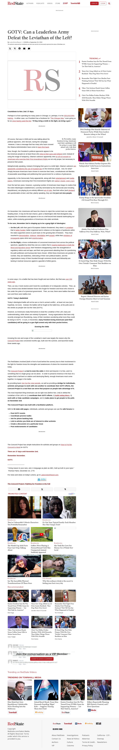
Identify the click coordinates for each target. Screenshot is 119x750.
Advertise (86, 739)
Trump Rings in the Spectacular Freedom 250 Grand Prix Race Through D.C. (95, 198)
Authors (29, 3)
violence (33, 235)
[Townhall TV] (75, 3)
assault (51, 235)
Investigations (72, 735)
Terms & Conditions (89, 742)
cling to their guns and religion (51, 154)
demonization (24, 235)
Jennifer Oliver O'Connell (38, 610)
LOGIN (103, 3)
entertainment (61, 178)
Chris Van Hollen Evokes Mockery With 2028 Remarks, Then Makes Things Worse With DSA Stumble (41, 633)
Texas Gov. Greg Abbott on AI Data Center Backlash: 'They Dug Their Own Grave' (41, 606)
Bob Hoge (11, 613)
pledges (71, 190)
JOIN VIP (94, 3)
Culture (70, 742)
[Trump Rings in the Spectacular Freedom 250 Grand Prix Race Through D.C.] (94, 186)
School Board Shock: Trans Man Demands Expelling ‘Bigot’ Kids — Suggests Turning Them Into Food (46, 705)
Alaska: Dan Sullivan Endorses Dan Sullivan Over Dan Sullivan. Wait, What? (94, 230)
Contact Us (56, 739)
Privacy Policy (87, 745)
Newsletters (102, 742)
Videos (49, 3)
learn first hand (43, 147)
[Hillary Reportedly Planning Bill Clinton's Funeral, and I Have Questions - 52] (99, 690)
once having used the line (21, 121)
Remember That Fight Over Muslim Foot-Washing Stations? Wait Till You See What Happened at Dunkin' (64, 607)
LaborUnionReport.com (49, 475)
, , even (64, 181)
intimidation (41, 235)
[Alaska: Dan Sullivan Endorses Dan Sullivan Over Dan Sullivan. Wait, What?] (94, 217)
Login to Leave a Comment (41, 659)
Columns (70, 745)
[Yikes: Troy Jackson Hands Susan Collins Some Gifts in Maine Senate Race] (18, 622)
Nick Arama (34, 639)
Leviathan (69, 227)
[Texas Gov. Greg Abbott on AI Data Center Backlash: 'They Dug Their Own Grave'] (41, 596)
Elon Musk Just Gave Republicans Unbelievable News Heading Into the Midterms (18, 705)
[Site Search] (109, 3)
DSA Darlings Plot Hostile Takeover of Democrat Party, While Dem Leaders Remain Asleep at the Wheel (95, 132)
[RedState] (15, 3)
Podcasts (40, 3)
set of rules (48, 190)
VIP (53, 745)
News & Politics (73, 739)
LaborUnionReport (15, 42)
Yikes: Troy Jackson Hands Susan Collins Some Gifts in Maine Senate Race (17, 632)
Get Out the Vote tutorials (31, 383)
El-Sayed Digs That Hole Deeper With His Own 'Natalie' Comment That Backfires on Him (63, 633)
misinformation (37, 238)
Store (57, 3)
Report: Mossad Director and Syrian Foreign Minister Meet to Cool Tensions (94, 297)
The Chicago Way (57, 118)
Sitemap (100, 739)
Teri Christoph (59, 613)
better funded (20, 230)
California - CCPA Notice (104, 735)
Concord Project (14, 341)
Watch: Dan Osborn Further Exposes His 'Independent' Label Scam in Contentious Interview (95, 166)
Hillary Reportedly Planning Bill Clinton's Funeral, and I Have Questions (98, 704)
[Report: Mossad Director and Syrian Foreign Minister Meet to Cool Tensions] (94, 285)
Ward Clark (95, 171)
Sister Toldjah (12, 637)
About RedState (58, 735)
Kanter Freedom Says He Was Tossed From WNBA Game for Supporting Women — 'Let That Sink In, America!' (18, 607)
